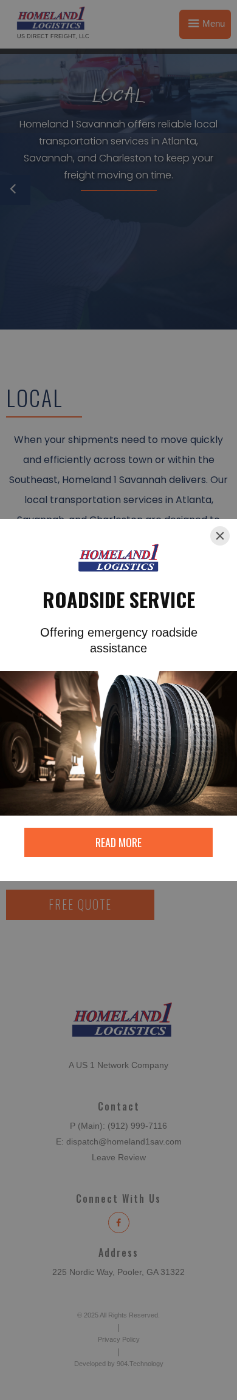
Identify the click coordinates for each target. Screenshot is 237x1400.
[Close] (220, 536)
